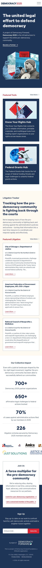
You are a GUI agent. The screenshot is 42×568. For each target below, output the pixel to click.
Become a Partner (9, 45)
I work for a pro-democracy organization (19, 497)
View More (34, 95)
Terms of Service (26, 556)
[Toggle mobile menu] (39, 3)
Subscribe (33, 531)
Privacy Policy (16, 556)
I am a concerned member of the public (20, 502)
